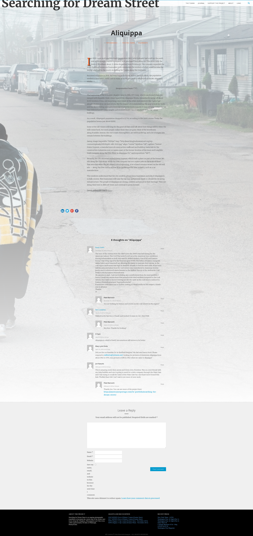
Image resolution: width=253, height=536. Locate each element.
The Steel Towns (128, 43)
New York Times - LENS (166, 517)
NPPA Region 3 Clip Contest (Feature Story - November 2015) (128, 521)
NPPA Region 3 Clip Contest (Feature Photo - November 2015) (128, 523)
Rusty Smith (99, 247)
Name (90, 452)
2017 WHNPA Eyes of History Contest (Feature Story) (125, 519)
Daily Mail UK (162, 523)
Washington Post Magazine (166, 528)
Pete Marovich (111, 43)
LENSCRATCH (163, 526)
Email (90, 456)
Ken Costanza (100, 310)
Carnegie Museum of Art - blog (167, 524)
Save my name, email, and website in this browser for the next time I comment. (91, 480)
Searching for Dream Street (80, 3)
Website (90, 460)
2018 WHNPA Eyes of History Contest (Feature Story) (125, 517)
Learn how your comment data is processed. (140, 498)
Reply (162, 248)
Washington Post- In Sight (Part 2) (168, 521)
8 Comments (143, 43)
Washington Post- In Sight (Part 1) (168, 519)
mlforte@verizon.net (113, 355)
